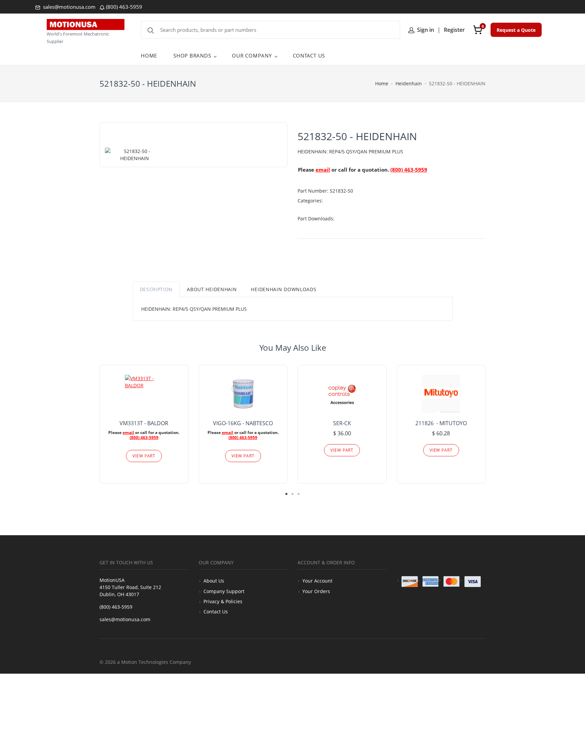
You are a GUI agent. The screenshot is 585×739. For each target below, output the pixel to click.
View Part (143, 456)
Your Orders (316, 591)
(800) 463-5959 (124, 6)
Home (381, 83)
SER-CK (342, 423)
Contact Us (215, 611)
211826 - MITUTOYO (441, 423)
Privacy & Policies (222, 601)
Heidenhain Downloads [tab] (283, 289)
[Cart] (477, 30)
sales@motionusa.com (68, 6)
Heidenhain (408, 83)
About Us (213, 581)
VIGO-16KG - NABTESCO (243, 423)
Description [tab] (156, 289)
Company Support (223, 591)
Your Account (317, 581)
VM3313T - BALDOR (144, 423)
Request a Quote (516, 30)
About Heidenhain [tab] (212, 289)
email (323, 169)
